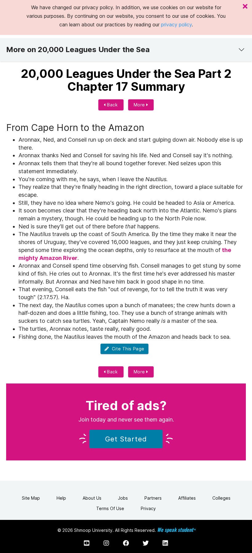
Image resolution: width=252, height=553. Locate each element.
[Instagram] (106, 543)
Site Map (31, 498)
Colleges (221, 498)
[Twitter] (145, 543)
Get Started (126, 439)
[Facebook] (126, 543)
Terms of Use (110, 508)
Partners (153, 498)
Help (61, 498)
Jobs (123, 498)
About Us (92, 498)
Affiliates (187, 498)
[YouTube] (86, 543)
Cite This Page (126, 348)
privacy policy (176, 24)
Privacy (148, 508)
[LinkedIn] (165, 543)
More (140, 104)
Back (112, 104)
